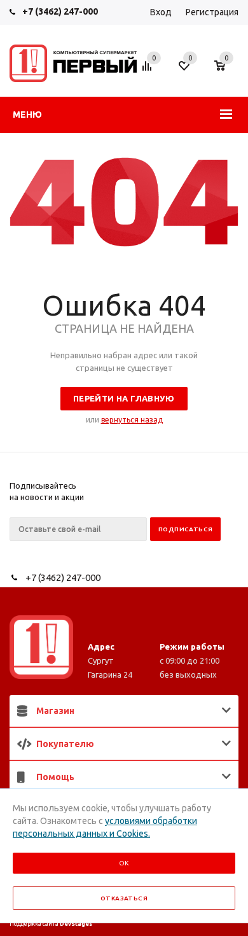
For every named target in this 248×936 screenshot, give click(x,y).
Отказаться (124, 898)
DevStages (76, 924)
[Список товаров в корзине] (226, 72)
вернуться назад (132, 420)
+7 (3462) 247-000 (60, 11)
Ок (124, 863)
